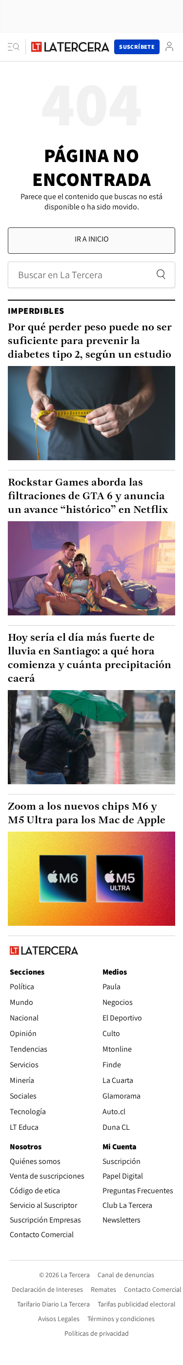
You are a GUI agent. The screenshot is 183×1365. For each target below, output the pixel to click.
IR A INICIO (92, 239)
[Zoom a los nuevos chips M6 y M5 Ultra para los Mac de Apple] (91, 879)
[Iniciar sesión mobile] (169, 47)
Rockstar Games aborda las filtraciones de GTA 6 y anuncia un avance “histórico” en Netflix (88, 496)
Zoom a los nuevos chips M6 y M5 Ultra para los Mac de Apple (86, 813)
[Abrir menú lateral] (17, 47)
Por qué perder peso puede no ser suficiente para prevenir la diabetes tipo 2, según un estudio (90, 341)
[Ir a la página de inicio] (70, 46)
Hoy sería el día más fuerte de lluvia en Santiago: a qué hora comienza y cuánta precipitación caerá (89, 658)
